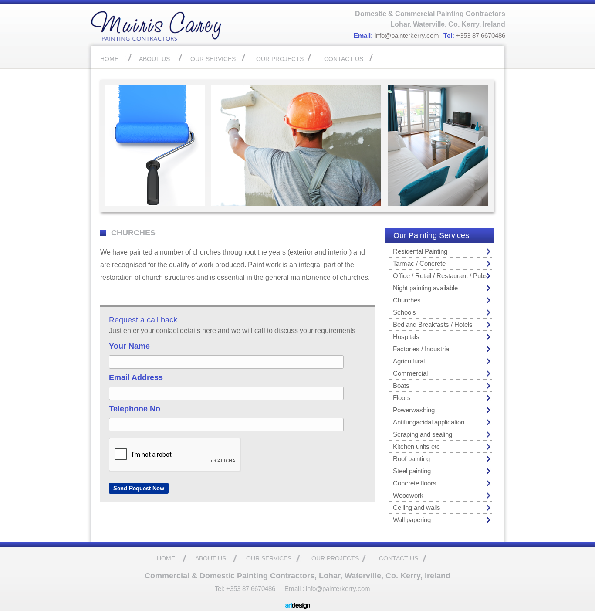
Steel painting (412, 471)
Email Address (136, 377)
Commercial (410, 373)
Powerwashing (414, 410)
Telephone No (134, 408)
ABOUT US (154, 58)
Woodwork (408, 495)
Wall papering (412, 519)
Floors (402, 397)
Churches (407, 300)
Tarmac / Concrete (419, 263)
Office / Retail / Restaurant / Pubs (440, 275)
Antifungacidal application (428, 422)
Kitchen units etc (416, 446)
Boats (401, 385)
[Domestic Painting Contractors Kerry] (156, 39)
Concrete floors (414, 483)
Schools (404, 312)
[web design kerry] (297, 607)
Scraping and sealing (422, 434)
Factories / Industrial (421, 349)
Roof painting (411, 458)
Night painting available (425, 288)
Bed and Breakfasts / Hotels (433, 324)
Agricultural (409, 361)
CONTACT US (343, 58)
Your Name (129, 346)
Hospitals (406, 336)
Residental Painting (420, 251)
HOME (109, 58)
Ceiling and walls (416, 507)
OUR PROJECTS (280, 58)
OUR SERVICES (213, 58)
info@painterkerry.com (407, 35)
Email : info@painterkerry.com (327, 588)
